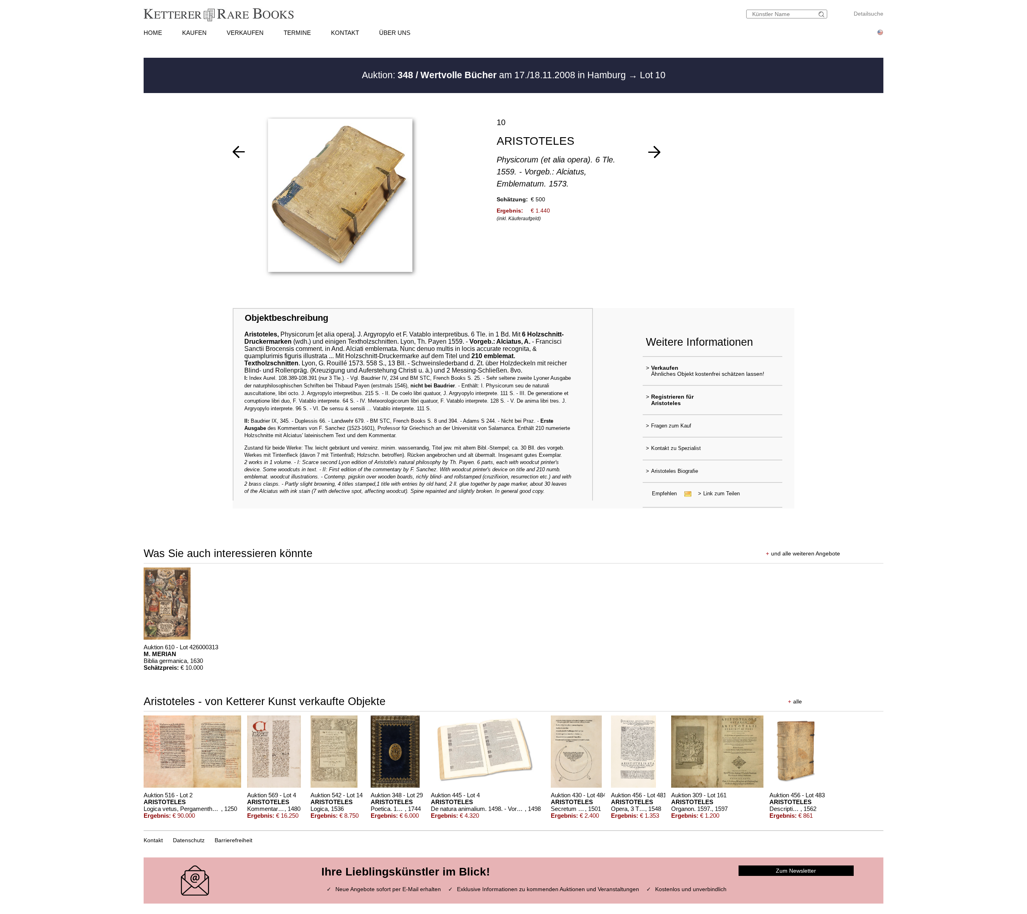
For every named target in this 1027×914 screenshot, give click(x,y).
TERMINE (297, 32)
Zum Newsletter (796, 870)
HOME (153, 32)
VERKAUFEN (245, 32)
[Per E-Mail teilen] (685, 493)
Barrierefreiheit (233, 840)
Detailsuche (868, 13)
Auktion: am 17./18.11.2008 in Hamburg (495, 75)
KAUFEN (194, 32)
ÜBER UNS (394, 32)
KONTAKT (345, 32)
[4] (239, 152)
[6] (654, 152)
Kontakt (153, 840)
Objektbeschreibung (286, 318)
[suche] (822, 14)
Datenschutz (189, 840)
